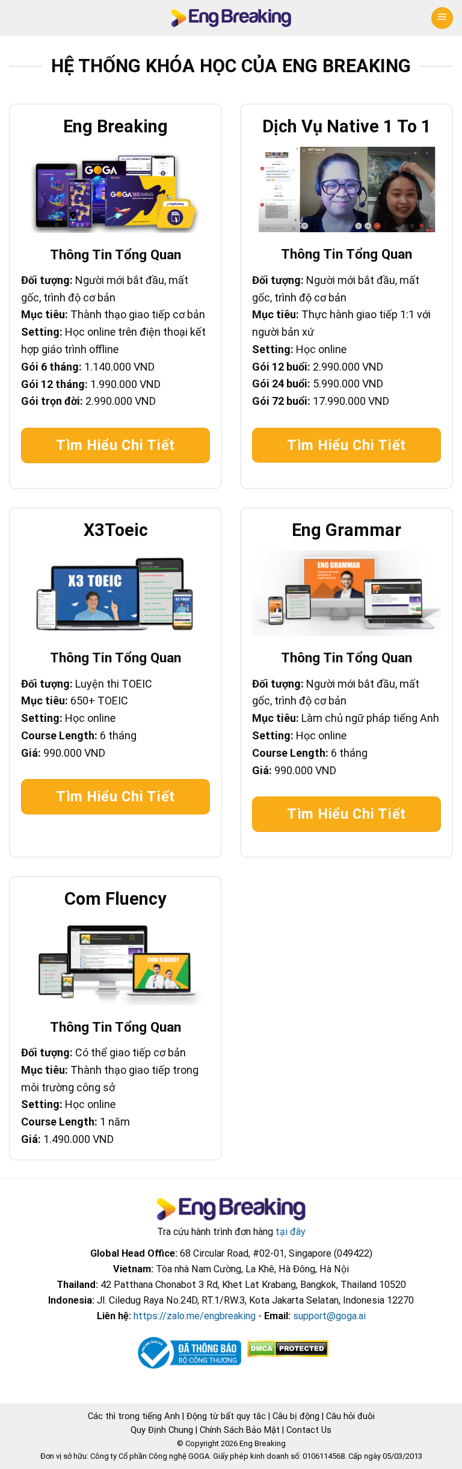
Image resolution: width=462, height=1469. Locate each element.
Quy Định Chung (162, 1429)
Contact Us (308, 1429)
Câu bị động (296, 1416)
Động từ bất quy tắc (226, 1416)
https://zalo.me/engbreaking (195, 1316)
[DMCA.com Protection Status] (286, 1348)
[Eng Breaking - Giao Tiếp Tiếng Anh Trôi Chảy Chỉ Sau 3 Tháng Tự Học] (231, 18)
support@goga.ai (329, 1316)
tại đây (291, 1231)
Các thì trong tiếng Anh (134, 1416)
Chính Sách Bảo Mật (240, 1429)
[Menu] (442, 18)
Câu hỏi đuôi (350, 1416)
